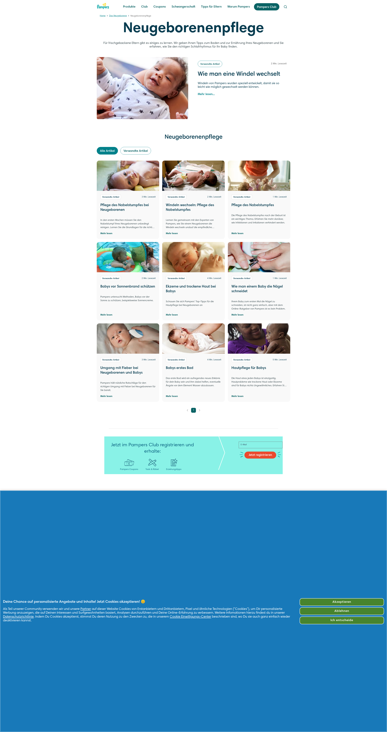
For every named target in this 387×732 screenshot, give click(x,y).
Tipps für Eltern (211, 6)
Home (103, 16)
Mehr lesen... (206, 94)
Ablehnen (341, 611)
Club (144, 6)
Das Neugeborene (118, 16)
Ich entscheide (341, 620)
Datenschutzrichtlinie (18, 616)
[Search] (285, 6)
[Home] (103, 6)
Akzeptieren (341, 602)
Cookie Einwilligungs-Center (190, 616)
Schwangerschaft (183, 6)
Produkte (129, 6)
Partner (85, 609)
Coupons (159, 6)
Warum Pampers (238, 6)
